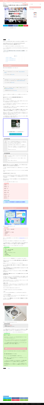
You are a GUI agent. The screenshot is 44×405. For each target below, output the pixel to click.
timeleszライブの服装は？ (8, 57)
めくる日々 (5, 0)
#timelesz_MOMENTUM (21, 71)
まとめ (6, 61)
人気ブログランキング (35, 13)
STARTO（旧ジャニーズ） (6, 396)
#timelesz (5, 72)
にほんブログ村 (35, 15)
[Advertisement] (15, 34)
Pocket (9, 39)
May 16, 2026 (15, 90)
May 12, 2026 (12, 74)
